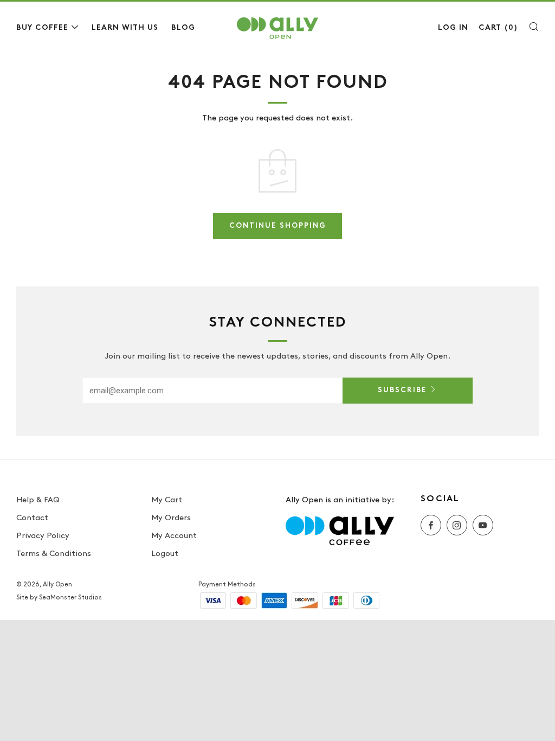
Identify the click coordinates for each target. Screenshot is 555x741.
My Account (174, 536)
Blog (183, 27)
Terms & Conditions (53, 554)
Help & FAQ (38, 500)
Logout (164, 554)
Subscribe (402, 390)
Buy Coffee (42, 27)
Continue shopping (277, 226)
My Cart (166, 500)
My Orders (171, 518)
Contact (32, 518)
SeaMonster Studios (70, 598)
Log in (453, 27)
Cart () (498, 27)
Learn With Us (125, 27)
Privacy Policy (42, 536)
